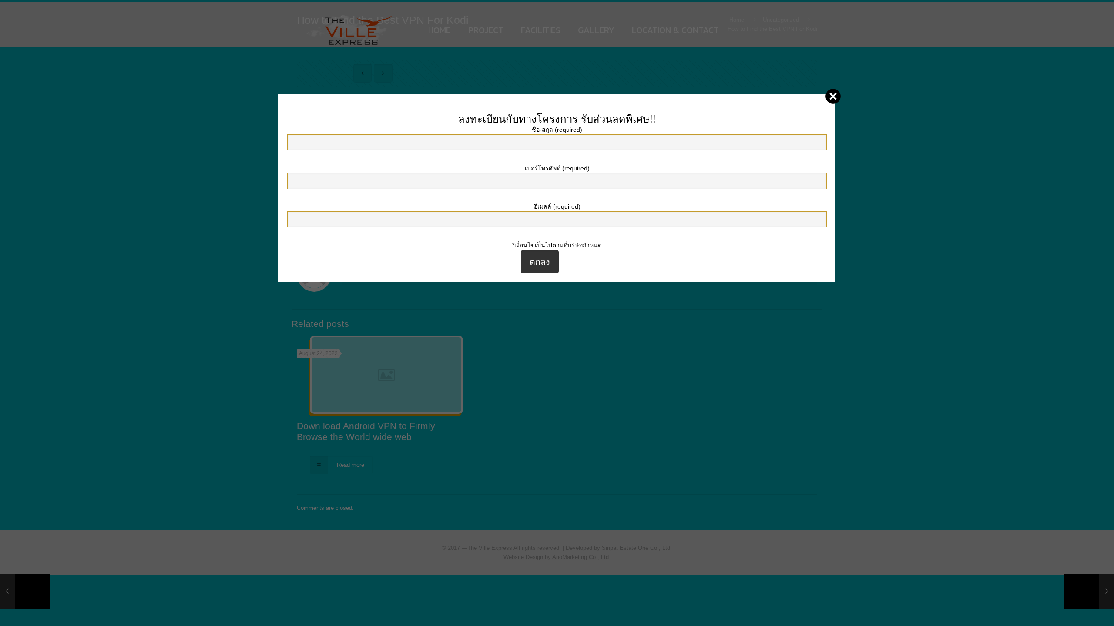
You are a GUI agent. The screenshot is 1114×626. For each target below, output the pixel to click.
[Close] (833, 96)
